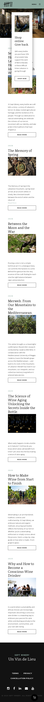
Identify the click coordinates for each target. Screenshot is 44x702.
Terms (15, 673)
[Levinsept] (7, 4)
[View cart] (34, 697)
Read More (12, 203)
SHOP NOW (22, 79)
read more (22, 135)
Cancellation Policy (22, 678)
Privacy (28, 673)
